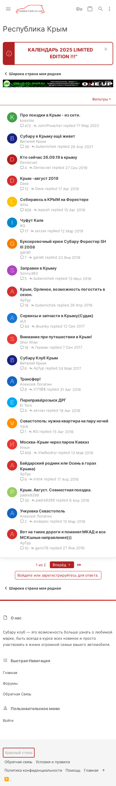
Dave (24, 183)
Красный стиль (18, 752)
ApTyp (25, 300)
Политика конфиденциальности (33, 770)
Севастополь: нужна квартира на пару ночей (64, 420)
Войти (8, 720)
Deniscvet (28, 162)
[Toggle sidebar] (109, 9)
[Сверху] (103, 770)
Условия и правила (53, 762)
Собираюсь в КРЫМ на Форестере (54, 199)
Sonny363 (29, 273)
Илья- (25, 447)
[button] (8, 9)
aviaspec (41, 521)
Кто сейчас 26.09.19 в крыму (48, 157)
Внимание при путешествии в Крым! (56, 336)
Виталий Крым (33, 141)
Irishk (38, 479)
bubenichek (46, 147)
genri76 (41, 548)
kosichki (27, 120)
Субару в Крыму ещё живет (47, 136)
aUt (23, 321)
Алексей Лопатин (36, 384)
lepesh (44, 210)
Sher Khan (29, 342)
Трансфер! (30, 379)
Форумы (10, 683)
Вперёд (60, 565)
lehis (24, 204)
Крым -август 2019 (39, 178)
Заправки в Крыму (38, 268)
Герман (41, 348)
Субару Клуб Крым (39, 357)
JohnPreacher (50, 126)
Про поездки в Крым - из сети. (50, 115)
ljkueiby (42, 326)
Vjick (24, 426)
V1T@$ (40, 389)
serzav (40, 231)
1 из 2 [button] (41, 565)
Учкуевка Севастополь (42, 511)
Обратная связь (17, 694)
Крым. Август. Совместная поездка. (56, 489)
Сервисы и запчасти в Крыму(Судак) (56, 315)
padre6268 (29, 495)
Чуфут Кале (31, 220)
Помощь (73, 770)
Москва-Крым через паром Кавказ (54, 442)
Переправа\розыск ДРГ (43, 400)
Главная (10, 672)
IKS (22, 225)
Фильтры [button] (100, 99)
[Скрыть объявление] (105, 50)
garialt (25, 252)
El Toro (26, 405)
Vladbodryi (47, 453)
